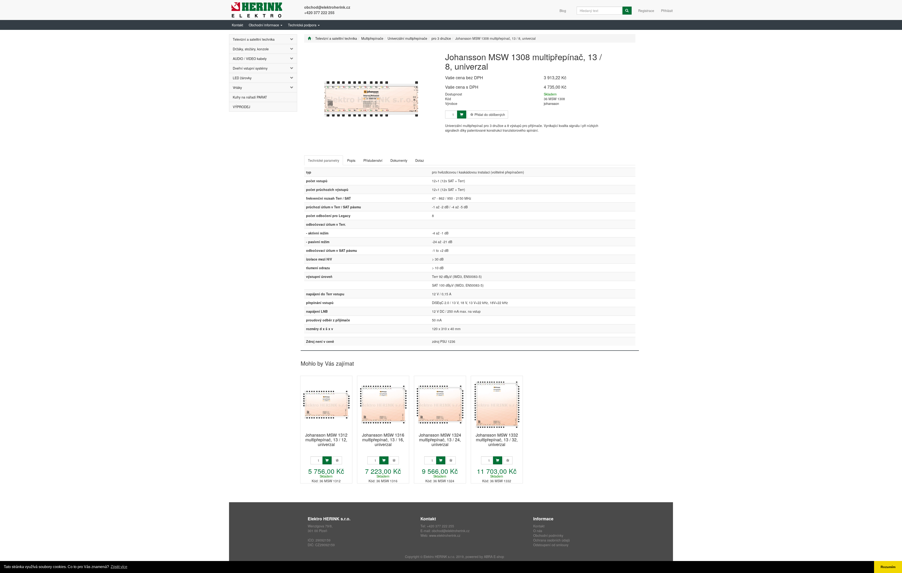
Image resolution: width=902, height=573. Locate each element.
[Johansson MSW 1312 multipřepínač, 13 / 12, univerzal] (326, 404)
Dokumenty (398, 160)
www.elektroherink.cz (444, 535)
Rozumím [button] (888, 567)
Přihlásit (667, 10)
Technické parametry (323, 160)
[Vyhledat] (627, 11)
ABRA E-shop (494, 556)
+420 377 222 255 (319, 12)
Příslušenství (372, 160)
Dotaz (419, 160)
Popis (351, 160)
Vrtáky (237, 87)
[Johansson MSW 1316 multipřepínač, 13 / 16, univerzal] (383, 404)
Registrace (646, 10)
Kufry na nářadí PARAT (250, 97)
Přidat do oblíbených (489, 114)
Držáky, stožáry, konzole (251, 49)
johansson (551, 103)
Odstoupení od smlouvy (550, 544)
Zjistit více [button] (119, 567)
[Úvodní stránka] (309, 38)
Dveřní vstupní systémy (250, 68)
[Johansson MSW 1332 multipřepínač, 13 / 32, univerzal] (496, 404)
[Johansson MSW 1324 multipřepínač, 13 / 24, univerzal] (439, 404)
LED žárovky (242, 77)
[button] (265, 25)
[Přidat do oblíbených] (337, 460)
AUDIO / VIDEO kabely (250, 58)
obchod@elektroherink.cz (327, 7)
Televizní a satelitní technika (254, 39)
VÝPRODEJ (241, 106)
